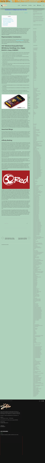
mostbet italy (35, 289)
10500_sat (34, 60)
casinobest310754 (36, 213)
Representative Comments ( (7, 18)
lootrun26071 (35, 270)
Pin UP (34, 327)
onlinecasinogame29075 (37, 317)
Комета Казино (35, 389)
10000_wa (34, 52)
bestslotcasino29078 (36, 164)
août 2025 (34, 37)
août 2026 (34, 31)
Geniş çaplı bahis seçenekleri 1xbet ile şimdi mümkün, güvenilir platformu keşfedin (38, 20)
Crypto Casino (35, 241)
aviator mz (35, 138)
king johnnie (35, 268)
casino (34, 184)
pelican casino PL (36, 324)
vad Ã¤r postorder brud (37, 377)
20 (33, 110)
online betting (35, 303)
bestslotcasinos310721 (37, 175)
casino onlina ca (36, 187)
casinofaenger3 (36, 217)
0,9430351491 (35, 49)
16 (33, 83)
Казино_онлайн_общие (37, 388)
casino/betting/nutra (37, 195)
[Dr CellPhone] (6, 5)
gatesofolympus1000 (36, 259)
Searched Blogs (5, 23)
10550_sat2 (35, 67)
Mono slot (35, 281)
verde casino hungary (37, 378)
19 (33, 86)
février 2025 (35, 39)
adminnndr (25, 12)
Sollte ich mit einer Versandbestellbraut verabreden (37, 364)
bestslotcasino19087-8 (37, 158)
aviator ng (35, 139)
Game (34, 258)
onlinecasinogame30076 (37, 318)
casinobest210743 (36, 202)
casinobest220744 (36, 204)
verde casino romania (37, 380)
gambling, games (36, 256)
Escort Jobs (35, 250)
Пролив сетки (35, 394)
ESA (33, 249)
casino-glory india (36, 194)
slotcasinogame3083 (36, 355)
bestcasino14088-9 (36, 153)
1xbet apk (34, 97)
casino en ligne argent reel (38, 185)
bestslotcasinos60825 (37, 176)
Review (34, 340)
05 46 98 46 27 (2, 426)
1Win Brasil (35, 89)
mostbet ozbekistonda (37, 291)
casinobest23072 (36, 205)
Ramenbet (35, 339)
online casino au (36, 305)
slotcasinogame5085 (36, 357)
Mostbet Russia (36, 292)
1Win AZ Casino (35, 88)
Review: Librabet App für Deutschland (38, 18)
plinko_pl (35, 333)
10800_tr (34, 76)
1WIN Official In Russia (37, 93)
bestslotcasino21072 (36, 160)
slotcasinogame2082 (36, 351)
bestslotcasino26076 (36, 162)
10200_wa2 (35, 56)
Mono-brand (35, 282)
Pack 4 (34, 322)
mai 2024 (34, 42)
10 (33, 51)
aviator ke (35, 137)
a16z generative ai (36, 129)
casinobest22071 (36, 203)
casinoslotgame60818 (37, 230)
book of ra (35, 180)
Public (34, 337)
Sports (34, 365)
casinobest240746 (36, 207)
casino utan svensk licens (37, 191)
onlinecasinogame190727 (37, 311)
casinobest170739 (36, 198)
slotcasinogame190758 (37, 350)
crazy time (35, 239)
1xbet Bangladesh (36, 98)
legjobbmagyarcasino (37, 269)
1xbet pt (34, 104)
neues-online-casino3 (37, 300)
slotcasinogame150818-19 (37, 346)
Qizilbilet (34, 338)
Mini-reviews (35, 278)
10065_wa (34, 54)
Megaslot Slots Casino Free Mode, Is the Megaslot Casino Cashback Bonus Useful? (38, 10)
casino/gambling (36, 196)
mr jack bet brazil (36, 295)
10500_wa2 (35, 64)
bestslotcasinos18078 (37, 170)
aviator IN (35, 136)
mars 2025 (34, 38)
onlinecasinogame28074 (37, 316)
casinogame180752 (36, 220)
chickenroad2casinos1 (37, 236)
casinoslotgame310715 (37, 229)
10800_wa (34, 77)
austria (34, 131)
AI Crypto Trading (36, 130)
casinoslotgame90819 (37, 231)
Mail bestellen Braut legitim (38, 271)
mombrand (35, 279)
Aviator (34, 133)
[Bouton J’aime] (10, 13)
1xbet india (35, 100)
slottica (34, 360)
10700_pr (34, 72)
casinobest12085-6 (36, 197)
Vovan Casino (35, 381)
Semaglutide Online (36, 344)
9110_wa (34, 127)
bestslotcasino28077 (36, 163)
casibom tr (35, 183)
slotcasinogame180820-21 (37, 349)
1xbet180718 (35, 108)
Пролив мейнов (36, 393)
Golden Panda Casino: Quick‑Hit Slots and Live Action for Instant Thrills (37, 14)
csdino (34, 242)
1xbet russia (35, 105)
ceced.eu (34, 235)
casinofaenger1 (36, 215)
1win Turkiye (35, 94)
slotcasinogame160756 (37, 347)
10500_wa (34, 63)
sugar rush (35, 367)
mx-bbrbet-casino (36, 296)
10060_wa (34, 53)
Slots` (34, 359)
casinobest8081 (35, 214)
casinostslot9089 (36, 234)
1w (33, 87)
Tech (34, 370)
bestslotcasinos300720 (37, 174)
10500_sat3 (35, 62)
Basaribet (35, 147)
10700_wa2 (35, 75)
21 (33, 111)
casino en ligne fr (36, 186)
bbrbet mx (35, 149)
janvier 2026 (35, 36)
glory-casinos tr (36, 261)
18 (33, 85)
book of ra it (35, 181)
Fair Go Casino (35, 251)
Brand (34, 182)
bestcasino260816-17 (36, 154)
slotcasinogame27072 (37, 354)
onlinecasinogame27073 (37, 315)
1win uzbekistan (36, 95)
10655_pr (34, 71)
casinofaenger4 (36, 218)
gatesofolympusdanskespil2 (38, 260)
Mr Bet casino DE (36, 294)
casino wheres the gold (19, 40)
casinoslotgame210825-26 (37, 225)
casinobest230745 (36, 206)
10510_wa (34, 66)
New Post (34, 301)
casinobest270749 (36, 209)
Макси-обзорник (36, 390)
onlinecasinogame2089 (37, 312)
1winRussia (35, 96)
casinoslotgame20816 (37, 223)
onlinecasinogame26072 (37, 314)
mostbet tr (35, 293)
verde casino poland (36, 379)
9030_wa (34, 126)
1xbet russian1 (35, 107)
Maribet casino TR (36, 274)
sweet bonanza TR (36, 369)
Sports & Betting (36, 366)
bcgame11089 (35, 150)
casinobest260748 (36, 208)
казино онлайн (35, 387)
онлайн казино (35, 392)
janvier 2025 (35, 40)
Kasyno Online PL (36, 267)
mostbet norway (36, 290)
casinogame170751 (36, 219)
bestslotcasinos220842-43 (37, 172)
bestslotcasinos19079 (37, 171)
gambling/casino (36, 257)
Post (34, 334)
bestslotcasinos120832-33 (37, 169)
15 (33, 82)
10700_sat (34, 73)
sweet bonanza (35, 368)
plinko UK (34, 332)
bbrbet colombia (36, 148)
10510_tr (34, 65)
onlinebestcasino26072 (37, 307)
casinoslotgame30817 (37, 228)
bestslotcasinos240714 (37, 173)
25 (33, 115)
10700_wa (34, 74)
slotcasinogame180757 (37, 348)
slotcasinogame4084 (36, 356)
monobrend (35, 284)
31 (33, 118)
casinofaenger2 (36, 216)
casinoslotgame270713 (37, 227)
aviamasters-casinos (36, 132)
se (33, 343)
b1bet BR (34, 140)
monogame (35, 285)
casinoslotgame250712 (37, 226)
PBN (33, 323)
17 (33, 84)
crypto (34, 240)
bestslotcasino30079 (36, 165)
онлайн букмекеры (36, 391)
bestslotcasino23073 (36, 161)
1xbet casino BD (36, 99)
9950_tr (34, 128)
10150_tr (34, 55)
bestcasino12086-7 (36, 152)
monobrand (35, 283)
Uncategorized (16, 12)
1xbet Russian (35, 106)
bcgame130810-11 (36, 151)
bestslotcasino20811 (36, 159)
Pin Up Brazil (35, 328)
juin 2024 (34, 41)
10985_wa (34, 78)
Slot (34, 345)
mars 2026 (34, 35)
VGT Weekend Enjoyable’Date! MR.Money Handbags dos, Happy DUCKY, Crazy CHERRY (8, 21)
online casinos (35, 306)
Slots (34, 358)
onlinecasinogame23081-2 (37, 313)
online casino (35, 304)
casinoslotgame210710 (37, 224)
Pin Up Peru (35, 329)
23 (33, 114)
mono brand (35, 280)
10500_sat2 (35, 61)
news (34, 302)
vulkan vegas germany (37, 382)
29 (33, 116)
